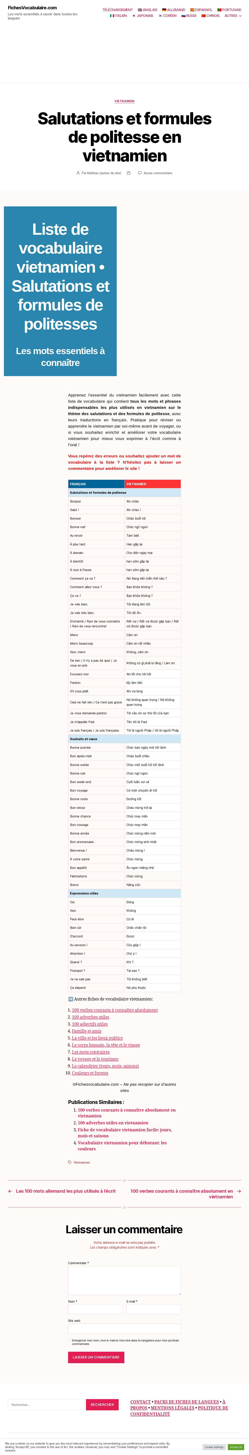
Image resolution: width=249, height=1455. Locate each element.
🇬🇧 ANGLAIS (147, 10)
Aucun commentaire (158, 173)
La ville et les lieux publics (97, 1038)
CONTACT (140, 1402)
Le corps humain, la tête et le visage (106, 1045)
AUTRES (230, 16)
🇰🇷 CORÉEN (167, 16)
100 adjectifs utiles (90, 1024)
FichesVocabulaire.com (32, 7)
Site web (74, 1321)
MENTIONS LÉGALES (172, 1408)
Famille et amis (86, 1031)
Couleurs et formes (90, 1073)
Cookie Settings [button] (214, 1447)
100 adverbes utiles (90, 1017)
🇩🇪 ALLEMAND (173, 10)
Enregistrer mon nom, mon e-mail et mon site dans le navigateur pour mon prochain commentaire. (125, 1342)
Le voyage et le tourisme (95, 1059)
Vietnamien (124, 101)
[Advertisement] (124, 55)
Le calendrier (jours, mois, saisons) (105, 1066)
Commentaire (78, 1263)
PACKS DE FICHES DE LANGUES (186, 1402)
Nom (72, 1301)
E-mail (132, 1301)
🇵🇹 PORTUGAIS (229, 10)
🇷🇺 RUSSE (189, 16)
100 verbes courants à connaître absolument (115, 1010)
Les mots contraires (91, 1052)
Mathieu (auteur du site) (104, 173)
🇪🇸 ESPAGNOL (201, 10)
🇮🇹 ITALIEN (118, 16)
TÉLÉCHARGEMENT (117, 10)
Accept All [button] (236, 1447)
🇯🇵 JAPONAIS (142, 16)
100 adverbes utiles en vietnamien (113, 1123)
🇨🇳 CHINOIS (210, 16)
